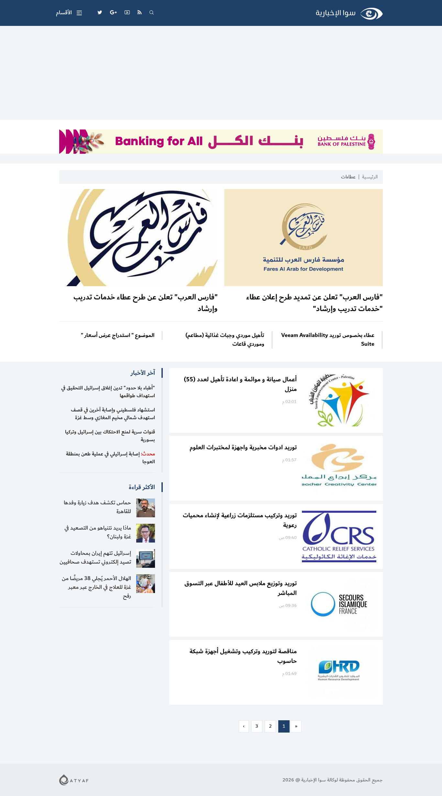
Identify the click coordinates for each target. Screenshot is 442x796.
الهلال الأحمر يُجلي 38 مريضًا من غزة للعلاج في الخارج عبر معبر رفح (96, 587)
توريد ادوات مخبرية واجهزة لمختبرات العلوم (243, 447)
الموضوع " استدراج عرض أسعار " (117, 335)
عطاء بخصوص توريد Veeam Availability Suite (327, 340)
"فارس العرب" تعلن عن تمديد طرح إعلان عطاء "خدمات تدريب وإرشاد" (314, 303)
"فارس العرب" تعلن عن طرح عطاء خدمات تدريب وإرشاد (145, 303)
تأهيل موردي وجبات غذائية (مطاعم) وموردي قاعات (224, 340)
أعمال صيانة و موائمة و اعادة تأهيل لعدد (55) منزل (240, 384)
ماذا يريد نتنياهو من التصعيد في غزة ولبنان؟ (97, 532)
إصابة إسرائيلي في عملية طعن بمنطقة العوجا (110, 458)
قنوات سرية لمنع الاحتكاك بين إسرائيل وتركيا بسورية (110, 436)
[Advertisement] (221, 74)
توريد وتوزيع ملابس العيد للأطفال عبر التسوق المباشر (240, 588)
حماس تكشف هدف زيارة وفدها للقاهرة (97, 507)
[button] (69, 13)
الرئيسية (370, 177)
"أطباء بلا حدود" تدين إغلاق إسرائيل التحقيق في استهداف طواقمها (108, 392)
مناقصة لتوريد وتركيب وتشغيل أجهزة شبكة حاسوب (243, 656)
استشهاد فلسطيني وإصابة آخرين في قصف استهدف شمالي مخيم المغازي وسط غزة (113, 414)
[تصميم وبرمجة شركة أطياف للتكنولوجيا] (73, 779)
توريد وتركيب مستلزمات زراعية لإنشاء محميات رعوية (240, 520)
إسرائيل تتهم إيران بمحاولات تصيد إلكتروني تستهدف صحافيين (95, 557)
